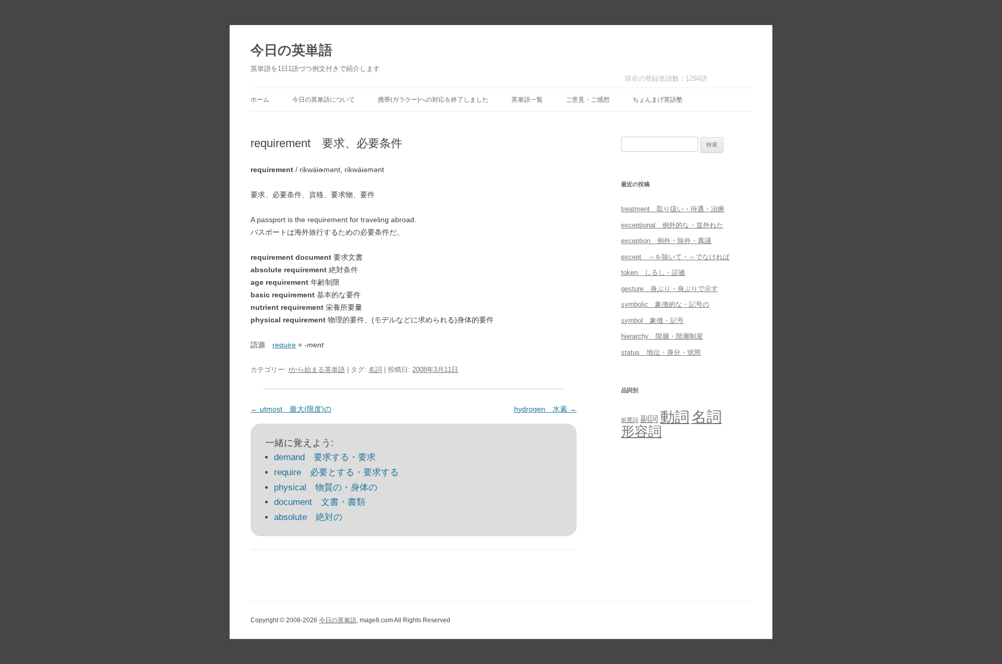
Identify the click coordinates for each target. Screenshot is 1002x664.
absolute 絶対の (308, 517)
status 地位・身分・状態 (661, 352)
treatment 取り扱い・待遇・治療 (672, 209)
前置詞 (629, 420)
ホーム (259, 99)
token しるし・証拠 (653, 272)
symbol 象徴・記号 (652, 320)
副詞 (649, 419)
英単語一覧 (527, 99)
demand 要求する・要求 (325, 457)
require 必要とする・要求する (336, 472)
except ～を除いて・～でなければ (675, 257)
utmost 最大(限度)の (290, 409)
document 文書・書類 (319, 502)
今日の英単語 (291, 50)
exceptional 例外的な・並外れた (672, 225)
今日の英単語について (323, 99)
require (284, 345)
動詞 (674, 417)
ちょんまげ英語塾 (658, 99)
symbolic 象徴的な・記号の (665, 304)
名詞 (375, 369)
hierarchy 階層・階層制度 (662, 336)
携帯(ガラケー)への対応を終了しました (433, 99)
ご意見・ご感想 (588, 99)
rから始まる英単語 (317, 369)
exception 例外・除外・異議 (666, 241)
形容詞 (641, 431)
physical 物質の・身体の (325, 487)
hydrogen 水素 (545, 409)
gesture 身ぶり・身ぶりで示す (669, 289)
